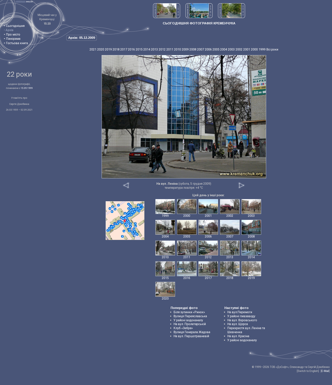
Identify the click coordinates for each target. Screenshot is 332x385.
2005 (215, 49)
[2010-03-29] (122, 236)
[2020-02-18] (136, 209)
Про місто (13, 34)
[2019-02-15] (130, 229)
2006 (208, 49)
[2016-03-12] (139, 211)
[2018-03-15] (135, 223)
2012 (162, 49)
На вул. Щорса (237, 324)
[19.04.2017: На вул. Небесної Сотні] (166, 17)
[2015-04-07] (112, 212)
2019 (108, 49)
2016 (131, 49)
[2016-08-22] (132, 212)
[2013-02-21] (110, 208)
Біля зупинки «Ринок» (189, 312)
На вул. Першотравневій (191, 336)
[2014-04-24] (135, 212)
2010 (177, 49)
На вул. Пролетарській (189, 324)
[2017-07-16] (138, 205)
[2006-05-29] (134, 236)
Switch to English (308, 371)
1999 (262, 49)
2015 (139, 49)
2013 (154, 49)
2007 (200, 49)
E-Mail (325, 371)
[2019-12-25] (129, 208)
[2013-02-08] (125, 213)
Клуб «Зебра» (183, 328)
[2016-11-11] (133, 233)
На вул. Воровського (242, 320)
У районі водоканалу (188, 320)
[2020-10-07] (136, 233)
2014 (146, 49)
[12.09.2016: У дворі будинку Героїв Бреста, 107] (231, 17)
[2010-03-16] (134, 229)
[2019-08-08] (109, 230)
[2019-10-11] (131, 215)
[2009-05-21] (130, 226)
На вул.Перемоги (239, 312)
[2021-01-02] (141, 208)
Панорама (13, 39)
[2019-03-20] (115, 209)
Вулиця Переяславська (190, 316)
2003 (231, 49)
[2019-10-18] (129, 212)
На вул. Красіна (238, 336)
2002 (239, 49)
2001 (246, 49)
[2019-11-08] (121, 217)
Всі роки (272, 49)
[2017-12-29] (113, 207)
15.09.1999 (27, 88)
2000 (254, 49)
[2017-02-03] (127, 222)
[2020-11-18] (131, 207)
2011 (169, 49)
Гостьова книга (17, 43)
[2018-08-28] (119, 222)
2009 (185, 49)
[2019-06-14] (131, 210)
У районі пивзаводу (241, 316)
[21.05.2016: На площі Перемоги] (199, 17)
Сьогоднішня (15, 26)
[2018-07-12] (125, 217)
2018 (116, 49)
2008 (192, 49)
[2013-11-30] (114, 226)
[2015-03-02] (124, 231)
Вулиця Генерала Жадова (191, 332)
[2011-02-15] (118, 205)
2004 (223, 49)
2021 (93, 49)
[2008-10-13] (141, 205)
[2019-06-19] (130, 224)
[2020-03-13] (136, 226)
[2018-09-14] (112, 226)
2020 (100, 49)
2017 (123, 49)
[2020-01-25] (125, 224)
